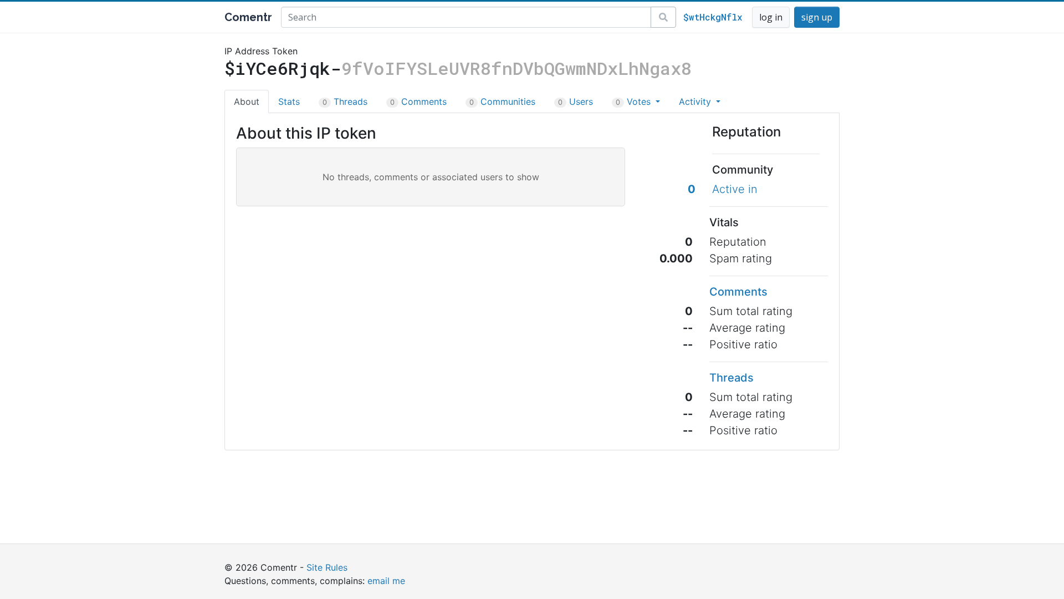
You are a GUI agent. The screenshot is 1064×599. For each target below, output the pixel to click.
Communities (502, 101)
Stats (289, 101)
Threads (345, 101)
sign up (816, 17)
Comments (418, 101)
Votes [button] (634, 101)
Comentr (248, 17)
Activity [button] (696, 101)
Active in (735, 189)
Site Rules (326, 567)
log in (770, 17)
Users (575, 101)
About (246, 101)
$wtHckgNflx (713, 17)
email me (386, 580)
